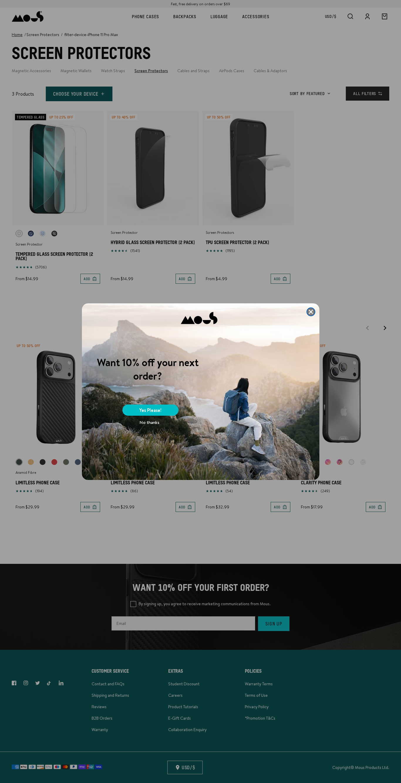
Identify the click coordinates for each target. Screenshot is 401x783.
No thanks (149, 422)
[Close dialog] (311, 312)
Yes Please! (150, 410)
